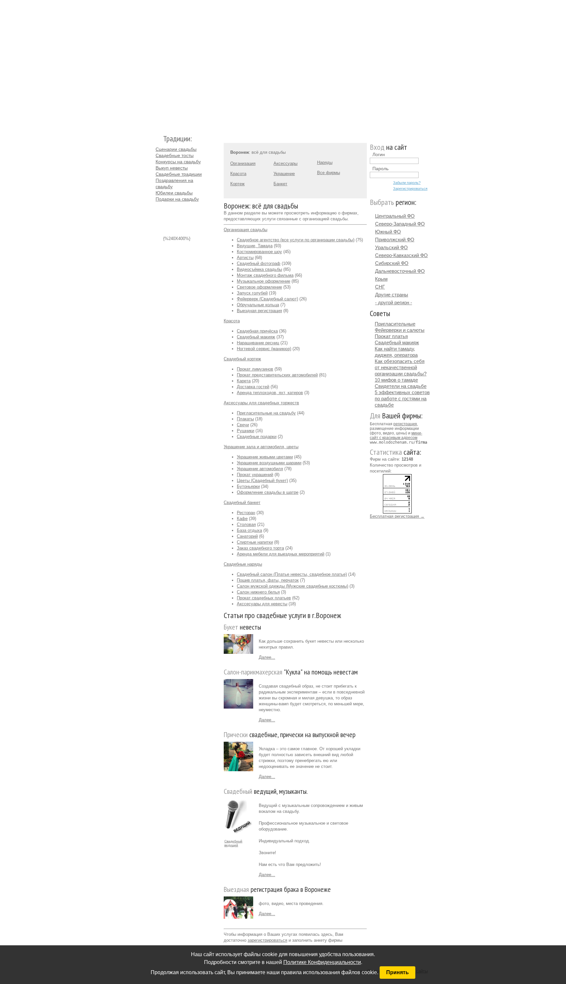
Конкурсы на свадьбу (178, 161)
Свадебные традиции (179, 174)
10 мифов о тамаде (396, 380)
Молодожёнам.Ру (158, 64)
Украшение (284, 173)
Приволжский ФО (394, 239)
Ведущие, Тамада (255, 245)
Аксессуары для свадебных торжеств (261, 402)
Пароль (380, 168)
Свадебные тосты (175, 155)
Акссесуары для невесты (262, 603)
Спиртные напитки (255, 542)
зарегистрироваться (267, 940)
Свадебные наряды (243, 564)
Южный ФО (388, 231)
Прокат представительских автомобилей (277, 374)
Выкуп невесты (172, 168)
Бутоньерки (248, 486)
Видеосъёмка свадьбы (259, 269)
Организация (242, 163)
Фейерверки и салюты (399, 330)
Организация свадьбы (245, 229)
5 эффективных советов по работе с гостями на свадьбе (402, 399)
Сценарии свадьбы (176, 149)
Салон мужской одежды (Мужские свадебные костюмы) (292, 586)
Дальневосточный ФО (400, 271)
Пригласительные (395, 324)
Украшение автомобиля (260, 468)
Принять (397, 972)
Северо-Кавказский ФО (401, 255)
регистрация (405, 424)
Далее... (267, 657)
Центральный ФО (395, 216)
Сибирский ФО (391, 263)
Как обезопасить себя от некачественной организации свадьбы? (400, 367)
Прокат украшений (255, 474)
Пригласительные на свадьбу (266, 413)
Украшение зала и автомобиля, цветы (261, 446)
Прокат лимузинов (255, 369)
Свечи (243, 424)
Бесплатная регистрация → (397, 516)
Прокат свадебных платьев (264, 597)
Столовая (246, 524)
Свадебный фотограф (258, 263)
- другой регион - (393, 302)
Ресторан (246, 512)
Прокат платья (391, 336)
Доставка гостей (253, 386)
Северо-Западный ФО (400, 224)
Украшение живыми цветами (265, 456)
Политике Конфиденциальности (322, 962)
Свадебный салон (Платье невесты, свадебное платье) (292, 574)
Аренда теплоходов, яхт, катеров (270, 392)
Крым (381, 279)
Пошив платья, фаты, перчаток (268, 580)
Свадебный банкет (242, 502)
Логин (378, 154)
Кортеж (237, 183)
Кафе (242, 518)
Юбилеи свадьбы (174, 192)
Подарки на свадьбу (177, 199)
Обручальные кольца (258, 304)
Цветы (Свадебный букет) (262, 480)
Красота (238, 173)
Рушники (245, 430)
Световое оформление (259, 287)
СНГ (380, 287)
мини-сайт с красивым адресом (396, 435)
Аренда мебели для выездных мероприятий (280, 554)
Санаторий (247, 536)
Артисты (245, 257)
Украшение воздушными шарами (269, 462)
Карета (244, 380)
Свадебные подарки (256, 436)
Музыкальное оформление (263, 281)
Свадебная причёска (257, 331)
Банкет (280, 183)
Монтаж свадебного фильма (265, 275)
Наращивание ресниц (258, 342)
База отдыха (249, 530)
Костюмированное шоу (259, 251)
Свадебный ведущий (233, 843)
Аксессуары (285, 163)
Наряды (324, 162)
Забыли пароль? (407, 183)
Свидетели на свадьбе (400, 386)
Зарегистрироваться (410, 189)
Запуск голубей (252, 293)
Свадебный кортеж (242, 358)
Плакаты (245, 418)
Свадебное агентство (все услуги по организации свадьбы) (295, 239)
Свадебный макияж (256, 336)
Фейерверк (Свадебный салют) (267, 298)
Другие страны (391, 294)
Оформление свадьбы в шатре (267, 492)
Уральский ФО (391, 247)
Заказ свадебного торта (260, 548)
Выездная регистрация (259, 310)
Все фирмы (328, 172)
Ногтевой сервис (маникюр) (264, 348)
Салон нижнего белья (258, 592)
